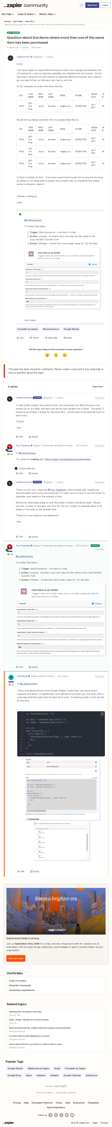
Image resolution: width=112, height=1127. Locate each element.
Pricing (17, 1102)
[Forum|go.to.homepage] (26, 5)
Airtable (54, 1075)
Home (7, 21)
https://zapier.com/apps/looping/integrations (68, 459)
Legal (95, 1123)
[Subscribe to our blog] (61, 1115)
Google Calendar (72, 1075)
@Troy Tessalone (57, 489)
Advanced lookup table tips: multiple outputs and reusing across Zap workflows (40, 1028)
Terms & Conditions (45, 1092)
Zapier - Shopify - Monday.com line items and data (28, 1019)
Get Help (6, 14)
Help (26, 1102)
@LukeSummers (32, 220)
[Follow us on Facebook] (50, 1115)
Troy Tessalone (23, 445)
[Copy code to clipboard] (102, 714)
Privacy (104, 1123)
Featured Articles (17, 1031)
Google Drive (14, 1075)
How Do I (29, 21)
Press (59, 1102)
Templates (93, 1102)
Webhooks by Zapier (38, 1068)
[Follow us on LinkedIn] (56, 1115)
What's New (46, 14)
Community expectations (22, 990)
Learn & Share (25, 14)
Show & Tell (14, 1015)
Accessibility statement (66, 1092)
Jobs (67, 1102)
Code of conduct (17, 980)
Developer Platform (42, 1102)
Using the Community (20, 985)
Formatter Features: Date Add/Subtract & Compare (29, 1036)
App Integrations (56, 1107)
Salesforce (91, 1075)
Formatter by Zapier (27, 329)
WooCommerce (51, 329)
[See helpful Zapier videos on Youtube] (72, 1115)
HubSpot (41, 1075)
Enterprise (79, 1102)
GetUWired (22, 676)
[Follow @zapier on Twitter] (67, 1115)
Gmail (57, 1068)
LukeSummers (23, 57)
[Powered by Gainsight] (56, 1087)
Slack (29, 1075)
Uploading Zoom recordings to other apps (25, 1011)
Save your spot (16, 958)
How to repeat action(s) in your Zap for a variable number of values (35, 1044)
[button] (92, 5)
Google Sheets (71, 329)
